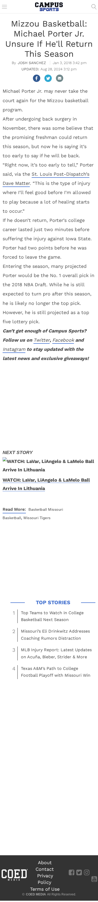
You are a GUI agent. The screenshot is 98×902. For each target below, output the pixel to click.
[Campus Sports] (49, 6)
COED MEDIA (36, 894)
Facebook (63, 340)
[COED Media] (14, 880)
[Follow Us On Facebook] (71, 872)
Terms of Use (45, 889)
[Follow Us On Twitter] (79, 872)
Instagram (14, 349)
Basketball (37, 509)
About (45, 862)
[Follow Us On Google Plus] (94, 872)
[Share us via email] (59, 78)
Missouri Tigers (37, 518)
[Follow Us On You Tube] (94, 879)
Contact (45, 869)
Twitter (41, 340)
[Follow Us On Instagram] (86, 872)
